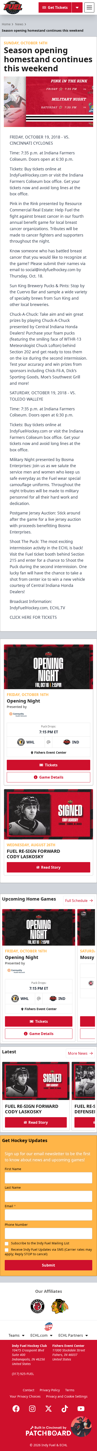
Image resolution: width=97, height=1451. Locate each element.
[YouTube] (81, 1408)
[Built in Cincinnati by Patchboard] (48, 1431)
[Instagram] (32, 1408)
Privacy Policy (50, 1390)
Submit (48, 1265)
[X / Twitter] (48, 1408)
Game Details (51, 777)
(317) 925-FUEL (23, 1374)
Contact (28, 1390)
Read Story (50, 867)
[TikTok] (64, 1408)
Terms (69, 1390)
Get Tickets (58, 7)
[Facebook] (16, 1408)
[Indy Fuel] (13, 7)
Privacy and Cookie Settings (67, 1396)
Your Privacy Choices (25, 1396)
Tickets (51, 765)
